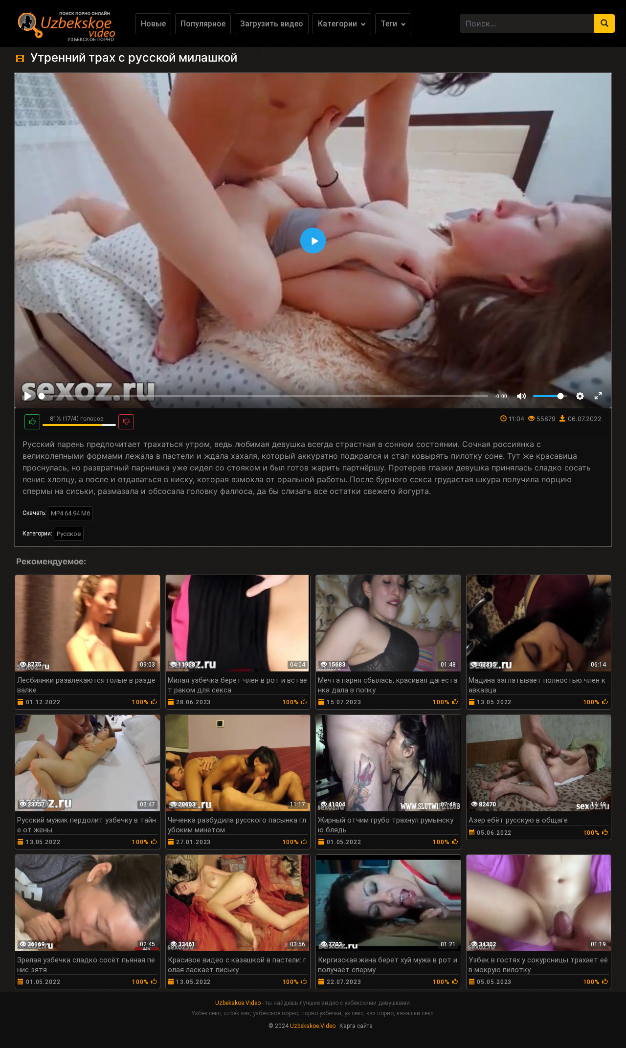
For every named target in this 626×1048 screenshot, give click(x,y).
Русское (69, 533)
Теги (389, 23)
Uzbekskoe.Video (238, 1003)
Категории (338, 23)
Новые (153, 23)
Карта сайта (356, 1026)
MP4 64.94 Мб (70, 513)
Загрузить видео (271, 23)
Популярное (202, 23)
